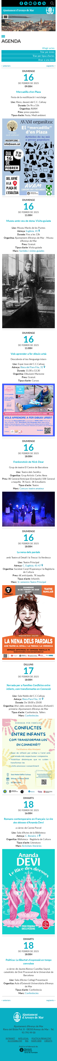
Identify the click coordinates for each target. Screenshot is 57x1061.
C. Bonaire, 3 (31, 835)
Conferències (32, 715)
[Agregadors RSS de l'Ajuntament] (44, 3)
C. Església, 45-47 (32, 565)
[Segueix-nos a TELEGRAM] (39, 3)
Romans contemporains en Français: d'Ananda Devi (28, 820)
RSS (26, 1041)
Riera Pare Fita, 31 (31, 699)
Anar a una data (46, 59)
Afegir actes (48, 48)
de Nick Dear (28, 462)
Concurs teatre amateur (32, 488)
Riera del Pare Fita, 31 (31, 367)
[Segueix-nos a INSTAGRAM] (35, 3)
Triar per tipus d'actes (44, 55)
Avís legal (23, 1038)
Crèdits (48, 1041)
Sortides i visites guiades (31, 250)
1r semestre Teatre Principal (32, 582)
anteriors (6, 66)
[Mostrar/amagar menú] (5, 17)
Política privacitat (41, 1038)
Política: (28, 961)
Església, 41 (32, 231)
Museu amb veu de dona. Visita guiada (28, 221)
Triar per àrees (47, 52)
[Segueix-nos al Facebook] (21, 3)
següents (51, 66)
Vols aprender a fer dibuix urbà (28, 354)
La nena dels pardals (28, 552)
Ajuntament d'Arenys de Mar (18, 10)
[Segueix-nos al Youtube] (30, 3)
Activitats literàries (32, 845)
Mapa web (36, 1041)
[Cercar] (52, 3)
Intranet (10, 1038)
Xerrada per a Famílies (28, 687)
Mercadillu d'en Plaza (28, 92)
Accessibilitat (15, 1041)
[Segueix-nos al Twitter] (26, 3)
